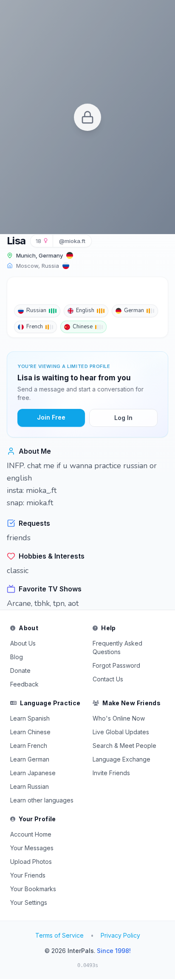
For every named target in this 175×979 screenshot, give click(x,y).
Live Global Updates (121, 732)
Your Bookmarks (33, 888)
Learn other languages (41, 800)
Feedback (24, 684)
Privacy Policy (120, 935)
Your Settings (28, 902)
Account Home (30, 834)
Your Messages (32, 848)
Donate (20, 670)
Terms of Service (59, 935)
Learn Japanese (33, 772)
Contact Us (108, 679)
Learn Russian (29, 786)
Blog (16, 656)
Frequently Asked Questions (117, 647)
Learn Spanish (30, 718)
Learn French (28, 745)
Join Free (51, 417)
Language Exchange (121, 759)
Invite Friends (111, 772)
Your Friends (27, 875)
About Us (23, 643)
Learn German (29, 759)
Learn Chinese (30, 732)
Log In (123, 417)
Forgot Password (116, 665)
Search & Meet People (124, 745)
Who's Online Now (119, 718)
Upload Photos (31, 861)
